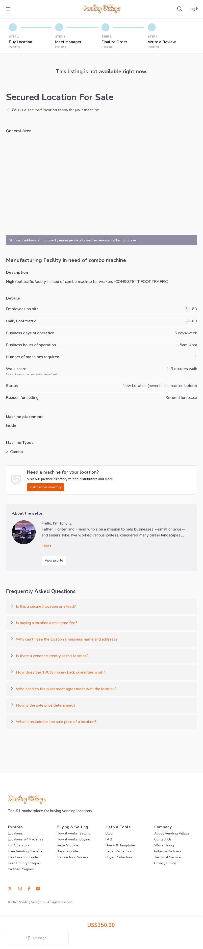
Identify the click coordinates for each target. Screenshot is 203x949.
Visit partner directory (45, 487)
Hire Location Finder (23, 857)
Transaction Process (72, 857)
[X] (11, 888)
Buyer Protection (118, 857)
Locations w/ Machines (25, 839)
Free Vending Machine (25, 851)
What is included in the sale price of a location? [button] (56, 721)
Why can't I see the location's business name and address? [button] (67, 639)
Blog (109, 833)
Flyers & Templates (120, 845)
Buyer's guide (67, 851)
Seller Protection (118, 851)
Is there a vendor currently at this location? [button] (52, 656)
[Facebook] (29, 888)
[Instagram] (20, 888)
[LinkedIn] (36, 888)
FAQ (108, 839)
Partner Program (21, 869)
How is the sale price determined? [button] (46, 705)
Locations (15, 833)
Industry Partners (167, 851)
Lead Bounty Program (25, 863)
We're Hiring (164, 845)
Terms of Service (167, 857)
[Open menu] (8, 9)
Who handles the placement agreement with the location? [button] (66, 689)
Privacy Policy (165, 863)
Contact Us (163, 839)
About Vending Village (172, 833)
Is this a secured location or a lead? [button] (46, 606)
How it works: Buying (73, 839)
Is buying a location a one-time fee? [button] (46, 623)
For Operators (19, 845)
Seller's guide (67, 845)
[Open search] (179, 9)
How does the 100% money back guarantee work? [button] (60, 672)
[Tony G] (24, 532)
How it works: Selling (73, 833)
